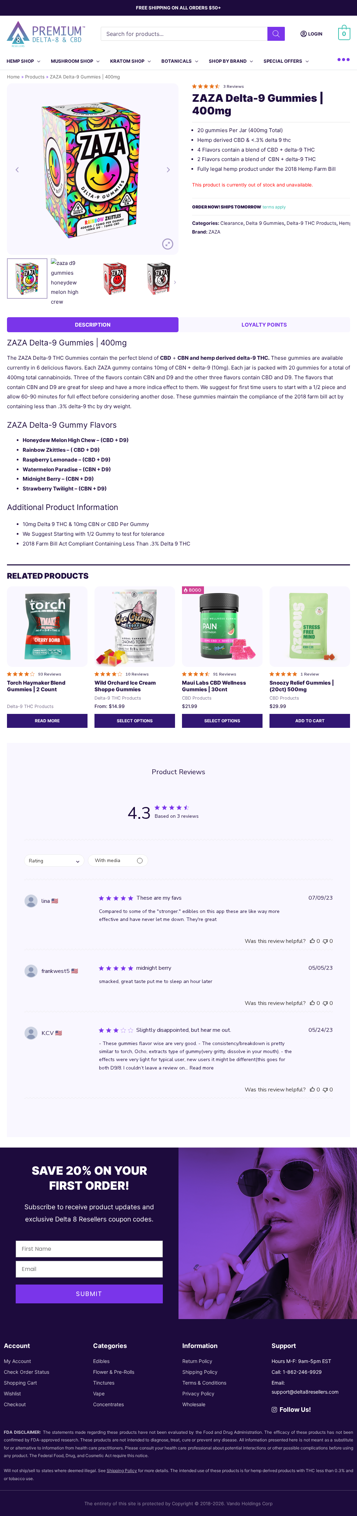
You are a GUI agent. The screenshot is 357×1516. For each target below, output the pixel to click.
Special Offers (283, 61)
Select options (135, 720)
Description (93, 324)
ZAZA (214, 232)
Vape (99, 1393)
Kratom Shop (127, 61)
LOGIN (315, 34)
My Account (17, 1361)
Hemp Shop (20, 61)
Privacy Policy (198, 1393)
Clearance (231, 223)
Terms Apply (274, 207)
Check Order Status (26, 1372)
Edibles (101, 1361)
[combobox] (54, 860)
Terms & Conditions (204, 1383)
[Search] (276, 34)
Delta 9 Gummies (265, 223)
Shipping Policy (200, 1372)
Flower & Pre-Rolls (113, 1372)
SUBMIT (89, 1293)
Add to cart (310, 720)
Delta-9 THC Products (311, 223)
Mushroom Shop (72, 61)
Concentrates (108, 1404)
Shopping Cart (20, 1383)
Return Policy (197, 1361)
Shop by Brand (227, 61)
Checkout (15, 1404)
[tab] (92, 324)
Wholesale (193, 1404)
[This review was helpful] (312, 941)
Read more (47, 720)
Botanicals (176, 61)
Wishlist (12, 1393)
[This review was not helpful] (325, 941)
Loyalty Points (264, 324)
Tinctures (103, 1383)
